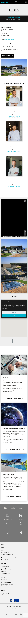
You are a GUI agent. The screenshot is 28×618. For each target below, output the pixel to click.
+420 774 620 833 (15, 152)
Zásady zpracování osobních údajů (8, 557)
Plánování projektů (5, 566)
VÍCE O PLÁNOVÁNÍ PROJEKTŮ (14, 398)
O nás (2, 547)
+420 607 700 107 (7, 38)
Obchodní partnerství (5, 568)
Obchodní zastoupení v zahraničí (14, 19)
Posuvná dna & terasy (5, 573)
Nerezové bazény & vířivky (6, 569)
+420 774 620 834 (15, 117)
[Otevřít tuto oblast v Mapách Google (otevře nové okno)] (3, 236)
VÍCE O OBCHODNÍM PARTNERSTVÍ (13, 449)
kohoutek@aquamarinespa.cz (14, 151)
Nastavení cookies (5, 559)
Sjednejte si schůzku (5, 556)
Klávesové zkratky (8, 236)
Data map (12, 236)
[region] (14, 218)
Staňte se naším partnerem (7, 554)
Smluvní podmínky (18, 236)
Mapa (7, 30)
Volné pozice (4, 550)
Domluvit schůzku (6, 55)
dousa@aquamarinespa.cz (14, 116)
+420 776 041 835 (15, 187)
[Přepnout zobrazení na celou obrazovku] (25, 201)
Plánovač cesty (6, 340)
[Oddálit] (25, 234)
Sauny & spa (4, 571)
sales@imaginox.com (9, 39)
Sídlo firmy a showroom (14, 17)
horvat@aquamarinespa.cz (14, 186)
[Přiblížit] (25, 231)
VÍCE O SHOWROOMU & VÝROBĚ (14, 496)
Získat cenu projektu (5, 552)
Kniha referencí (4, 548)
